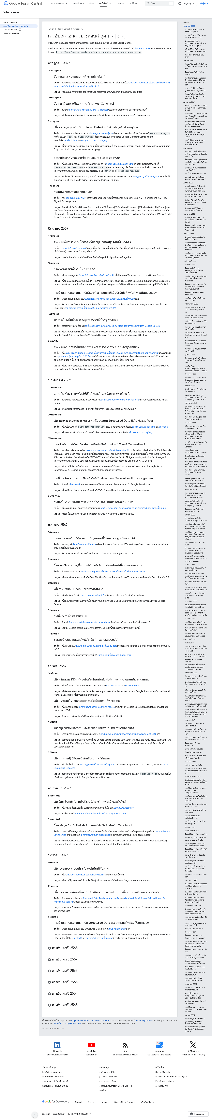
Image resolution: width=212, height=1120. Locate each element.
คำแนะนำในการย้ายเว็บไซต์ (74, 248)
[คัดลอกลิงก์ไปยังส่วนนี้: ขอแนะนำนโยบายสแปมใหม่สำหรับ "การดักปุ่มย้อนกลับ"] (121, 640)
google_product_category (94, 140)
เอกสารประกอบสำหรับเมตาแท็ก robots (97, 707)
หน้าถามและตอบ (132, 685)
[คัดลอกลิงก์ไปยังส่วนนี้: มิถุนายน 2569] (71, 229)
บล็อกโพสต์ (77, 938)
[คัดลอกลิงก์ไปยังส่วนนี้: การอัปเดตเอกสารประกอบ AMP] (94, 192)
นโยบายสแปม (75, 484)
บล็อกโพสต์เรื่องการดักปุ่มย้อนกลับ (114, 655)
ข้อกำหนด (46, 1114)
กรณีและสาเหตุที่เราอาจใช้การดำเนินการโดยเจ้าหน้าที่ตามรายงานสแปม (113, 571)
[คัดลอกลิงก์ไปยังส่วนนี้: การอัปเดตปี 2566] (80, 971)
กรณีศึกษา (133, 3)
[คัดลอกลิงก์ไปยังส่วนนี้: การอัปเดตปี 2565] (80, 982)
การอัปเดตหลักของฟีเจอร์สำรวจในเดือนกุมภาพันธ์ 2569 (100, 813)
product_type (70, 140)
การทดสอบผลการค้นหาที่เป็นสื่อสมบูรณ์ (171, 1076)
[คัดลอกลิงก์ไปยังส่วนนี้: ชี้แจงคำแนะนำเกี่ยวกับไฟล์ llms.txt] (98, 269)
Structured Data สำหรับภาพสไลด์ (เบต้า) (100, 898)
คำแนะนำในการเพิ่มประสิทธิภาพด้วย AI (96, 275)
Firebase (105, 1102)
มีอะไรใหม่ (103, 3)
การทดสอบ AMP (162, 1086)
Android (78, 1102)
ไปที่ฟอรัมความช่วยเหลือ (52, 1072)
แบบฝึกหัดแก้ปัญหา (117, 928)
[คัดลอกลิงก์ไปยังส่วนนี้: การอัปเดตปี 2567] (80, 959)
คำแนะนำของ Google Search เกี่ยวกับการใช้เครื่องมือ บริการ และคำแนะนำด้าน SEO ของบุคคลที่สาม (111, 353)
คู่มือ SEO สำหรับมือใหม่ (108, 1076)
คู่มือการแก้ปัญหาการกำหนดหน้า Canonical (88, 109)
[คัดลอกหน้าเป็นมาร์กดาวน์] (118, 36)
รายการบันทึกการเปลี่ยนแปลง (99, 938)
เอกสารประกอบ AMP (76, 198)
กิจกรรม (120, 3)
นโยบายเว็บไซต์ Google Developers (67, 1023)
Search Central (31, 3)
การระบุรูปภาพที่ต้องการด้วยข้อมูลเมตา (97, 764)
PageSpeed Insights (164, 1081)
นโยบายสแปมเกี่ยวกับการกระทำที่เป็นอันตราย (96, 645)
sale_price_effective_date (146, 176)
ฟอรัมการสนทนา (113, 685)
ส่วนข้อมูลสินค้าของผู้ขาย (101, 133)
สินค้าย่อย (163, 426)
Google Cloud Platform (124, 1102)
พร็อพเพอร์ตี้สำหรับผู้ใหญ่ (140, 432)
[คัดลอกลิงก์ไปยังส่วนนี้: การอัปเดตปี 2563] (80, 1005)
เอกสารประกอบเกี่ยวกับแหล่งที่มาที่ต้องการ (119, 399)
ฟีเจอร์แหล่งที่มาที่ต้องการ (84, 544)
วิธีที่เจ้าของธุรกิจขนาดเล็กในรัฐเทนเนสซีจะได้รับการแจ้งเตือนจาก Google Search (122, 326)
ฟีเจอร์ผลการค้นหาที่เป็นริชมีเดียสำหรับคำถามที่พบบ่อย (109, 298)
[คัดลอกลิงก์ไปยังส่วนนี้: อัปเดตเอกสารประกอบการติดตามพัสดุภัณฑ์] (107, 77)
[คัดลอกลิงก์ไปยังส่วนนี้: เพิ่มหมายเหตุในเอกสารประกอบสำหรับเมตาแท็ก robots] (122, 701)
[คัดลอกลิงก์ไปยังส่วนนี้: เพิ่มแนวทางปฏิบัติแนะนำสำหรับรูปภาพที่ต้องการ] (113, 758)
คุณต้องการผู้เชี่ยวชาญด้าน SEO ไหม (74, 356)
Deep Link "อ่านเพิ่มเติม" (92, 595)
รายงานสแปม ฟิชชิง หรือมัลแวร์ (55, 1081)
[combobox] (159, 3)
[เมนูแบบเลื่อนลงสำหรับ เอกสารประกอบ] (67, 3)
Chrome (91, 1102)
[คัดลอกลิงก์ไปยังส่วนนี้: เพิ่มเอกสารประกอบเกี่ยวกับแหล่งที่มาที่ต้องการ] (112, 869)
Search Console (162, 1072)
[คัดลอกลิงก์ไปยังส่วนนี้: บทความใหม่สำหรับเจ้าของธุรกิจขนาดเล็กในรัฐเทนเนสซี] (121, 320)
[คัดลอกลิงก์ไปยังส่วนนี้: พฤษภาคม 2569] (74, 380)
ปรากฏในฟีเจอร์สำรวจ (123, 807)
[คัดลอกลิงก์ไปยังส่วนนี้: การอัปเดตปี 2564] (81, 993)
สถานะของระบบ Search (108, 1081)
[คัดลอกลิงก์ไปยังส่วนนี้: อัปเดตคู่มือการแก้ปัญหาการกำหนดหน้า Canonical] (117, 104)
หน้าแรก (51, 29)
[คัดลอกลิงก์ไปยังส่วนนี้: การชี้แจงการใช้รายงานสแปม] (90, 616)
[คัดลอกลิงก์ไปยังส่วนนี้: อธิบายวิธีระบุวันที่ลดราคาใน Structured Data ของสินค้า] (123, 158)
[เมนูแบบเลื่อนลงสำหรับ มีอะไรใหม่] (110, 3)
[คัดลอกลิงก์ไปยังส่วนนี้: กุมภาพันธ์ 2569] (73, 788)
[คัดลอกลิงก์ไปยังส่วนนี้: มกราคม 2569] (70, 855)
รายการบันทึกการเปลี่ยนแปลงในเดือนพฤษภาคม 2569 (90, 308)
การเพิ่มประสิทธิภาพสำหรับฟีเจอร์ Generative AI (107, 450)
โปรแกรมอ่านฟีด (143, 48)
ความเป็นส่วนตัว (59, 1114)
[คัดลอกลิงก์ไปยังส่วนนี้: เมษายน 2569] (70, 525)
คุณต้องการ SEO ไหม (107, 1072)
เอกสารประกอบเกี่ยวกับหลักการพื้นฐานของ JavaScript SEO (128, 734)
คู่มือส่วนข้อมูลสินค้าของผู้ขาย (120, 164)
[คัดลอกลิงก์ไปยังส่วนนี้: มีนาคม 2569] (69, 666)
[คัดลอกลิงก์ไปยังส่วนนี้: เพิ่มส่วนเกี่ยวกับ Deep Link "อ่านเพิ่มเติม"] (106, 589)
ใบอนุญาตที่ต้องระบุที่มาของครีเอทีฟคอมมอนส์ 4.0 (90, 1020)
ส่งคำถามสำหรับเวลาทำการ (53, 1076)
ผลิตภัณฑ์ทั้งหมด (147, 1102)
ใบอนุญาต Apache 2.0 (143, 1020)
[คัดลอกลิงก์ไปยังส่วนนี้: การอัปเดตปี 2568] (80, 948)
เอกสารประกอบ (57, 3)
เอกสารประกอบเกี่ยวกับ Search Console (115, 1086)
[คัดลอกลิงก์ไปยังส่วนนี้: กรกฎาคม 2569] (72, 63)
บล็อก (91, 3)
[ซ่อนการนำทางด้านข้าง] (35, 1115)
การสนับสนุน (78, 3)
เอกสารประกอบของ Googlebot (95, 835)
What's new (11, 12)
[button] (109, 948)
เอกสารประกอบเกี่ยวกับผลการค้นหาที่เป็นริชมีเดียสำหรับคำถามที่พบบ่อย (133, 508)
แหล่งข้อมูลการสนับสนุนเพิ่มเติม (55, 1086)
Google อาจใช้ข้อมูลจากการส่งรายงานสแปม (89, 622)
